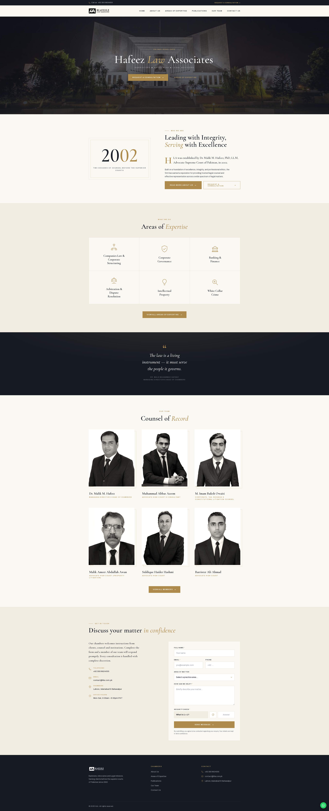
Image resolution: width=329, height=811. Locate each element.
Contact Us (233, 11)
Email (177, 660)
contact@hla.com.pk (102, 680)
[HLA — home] (99, 11)
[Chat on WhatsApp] (323, 805)
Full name (179, 647)
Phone (208, 660)
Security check (182, 709)
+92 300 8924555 (101, 671)
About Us (155, 11)
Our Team (217, 11)
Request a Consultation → (227, 2)
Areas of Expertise (176, 11)
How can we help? (183, 684)
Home (142, 11)
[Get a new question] (213, 714)
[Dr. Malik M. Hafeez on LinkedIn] (129, 445)
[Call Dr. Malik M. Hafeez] (129, 432)
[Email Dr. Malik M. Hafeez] (129, 439)
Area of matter (181, 672)
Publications (199, 11)
